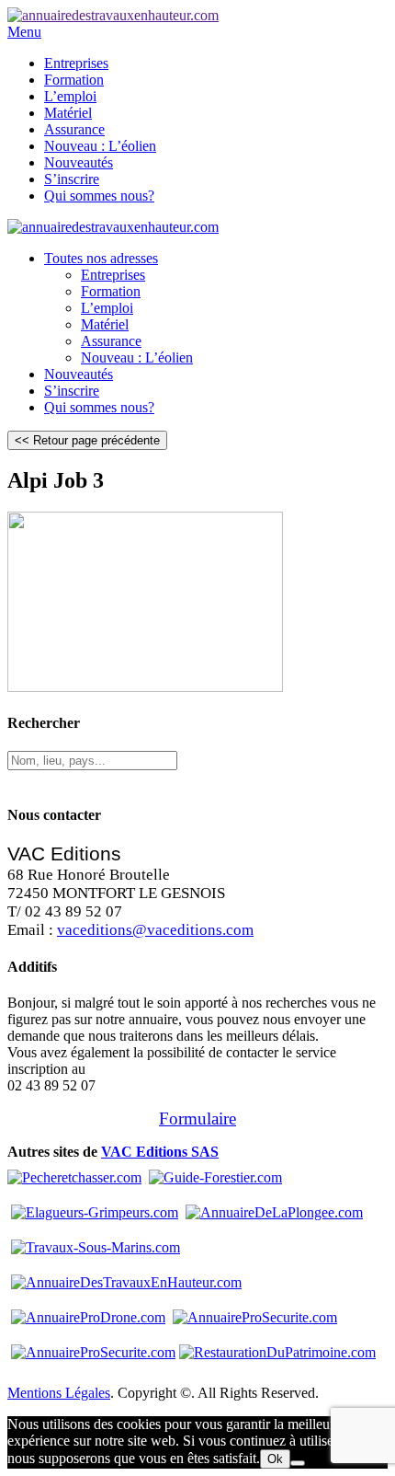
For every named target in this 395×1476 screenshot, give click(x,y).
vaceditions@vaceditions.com (155, 930)
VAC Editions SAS (160, 1151)
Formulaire (197, 1118)
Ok (275, 1459)
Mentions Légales (58, 1393)
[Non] (297, 1463)
